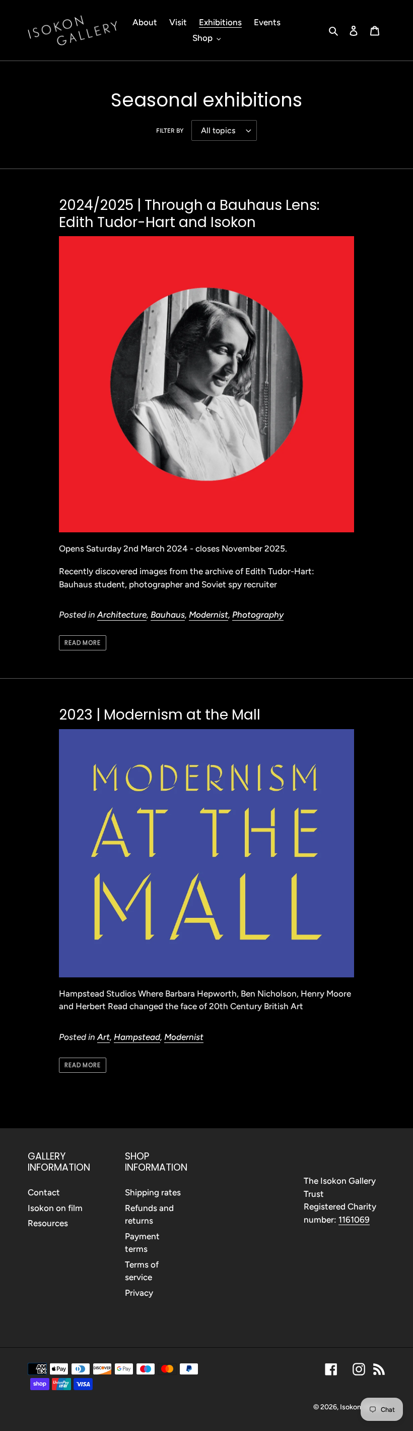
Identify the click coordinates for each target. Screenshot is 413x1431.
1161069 (354, 1220)
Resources (48, 1223)
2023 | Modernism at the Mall (159, 715)
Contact (44, 1192)
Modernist (208, 615)
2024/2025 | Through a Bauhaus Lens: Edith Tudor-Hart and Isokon (189, 213)
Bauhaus (168, 615)
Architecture (122, 615)
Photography (258, 615)
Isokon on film (55, 1208)
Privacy (139, 1293)
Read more (82, 642)
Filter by (169, 130)
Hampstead (137, 1037)
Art (103, 1037)
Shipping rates (153, 1192)
